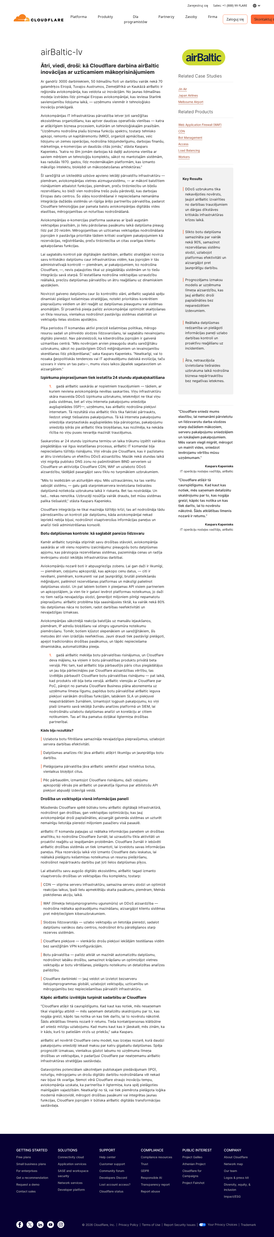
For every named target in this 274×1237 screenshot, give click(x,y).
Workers (184, 157)
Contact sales (26, 1191)
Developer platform (71, 1189)
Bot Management (190, 137)
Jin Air (182, 89)
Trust (144, 1164)
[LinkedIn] (40, 1224)
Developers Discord (113, 1177)
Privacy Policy (128, 1224)
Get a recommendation (32, 1177)
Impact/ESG (232, 1196)
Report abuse (150, 1191)
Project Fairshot (193, 1183)
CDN (181, 131)
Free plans (23, 1157)
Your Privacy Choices (222, 1224)
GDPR (145, 1171)
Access (183, 144)
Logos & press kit (236, 1177)
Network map (233, 1164)
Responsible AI (151, 1177)
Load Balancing (189, 150)
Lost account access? (114, 1184)
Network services (70, 1183)
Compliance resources (156, 1157)
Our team (230, 1171)
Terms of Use (151, 1224)
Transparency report (155, 1184)
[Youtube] (50, 1224)
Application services (72, 1164)
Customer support (112, 1164)
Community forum (111, 1171)
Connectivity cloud (71, 1157)
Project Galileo (192, 1157)
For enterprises (26, 1171)
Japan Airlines (188, 95)
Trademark (248, 1224)
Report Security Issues (179, 1224)
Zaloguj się (235, 19)
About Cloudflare (236, 1157)
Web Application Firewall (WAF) (200, 125)
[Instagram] (60, 1224)
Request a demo (27, 1184)
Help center (107, 1157)
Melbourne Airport (190, 102)
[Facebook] (19, 1224)
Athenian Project (194, 1164)
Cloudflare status (111, 1191)
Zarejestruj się (198, 5)
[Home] (39, 19)
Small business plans (31, 1164)
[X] (30, 1224)
